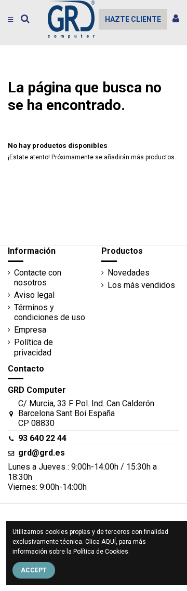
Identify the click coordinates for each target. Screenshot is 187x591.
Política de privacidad (33, 347)
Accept (34, 570)
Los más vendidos (141, 285)
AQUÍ (108, 541)
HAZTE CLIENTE (133, 19)
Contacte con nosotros (37, 277)
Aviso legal (34, 295)
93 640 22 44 (42, 438)
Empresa (30, 330)
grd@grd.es (41, 453)
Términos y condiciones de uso (49, 312)
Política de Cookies (100, 551)
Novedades (129, 273)
